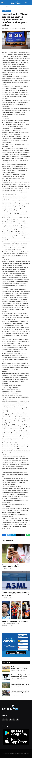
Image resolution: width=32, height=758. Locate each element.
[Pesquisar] (26, 2)
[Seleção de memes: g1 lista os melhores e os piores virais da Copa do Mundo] (16, 609)
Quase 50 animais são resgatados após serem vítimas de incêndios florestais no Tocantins (20, 692)
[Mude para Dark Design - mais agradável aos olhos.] (28, 2)
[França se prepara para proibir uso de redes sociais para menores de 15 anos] (16, 553)
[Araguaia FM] (16, 2)
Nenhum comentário (15, 28)
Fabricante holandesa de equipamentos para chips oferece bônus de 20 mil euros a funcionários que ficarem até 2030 (16, 594)
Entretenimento (6, 10)
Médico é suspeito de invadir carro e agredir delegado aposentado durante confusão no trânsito (20, 668)
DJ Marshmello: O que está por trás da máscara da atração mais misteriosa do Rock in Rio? (20, 676)
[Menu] (2, 2)
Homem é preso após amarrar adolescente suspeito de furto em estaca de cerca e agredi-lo (20, 684)
